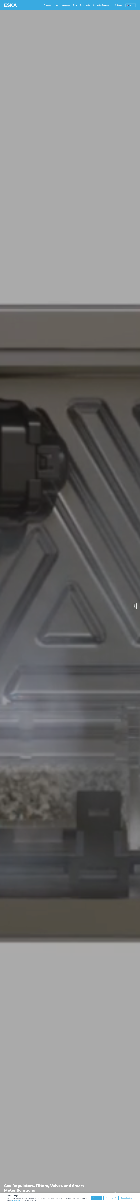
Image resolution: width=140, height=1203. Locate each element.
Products (48, 5)
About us (66, 5)
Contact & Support (101, 5)
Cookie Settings (126, 1198)
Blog (75, 5)
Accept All (96, 1198)
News (57, 5)
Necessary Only (111, 1198)
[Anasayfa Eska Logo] (10, 5)
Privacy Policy (17, 1200)
